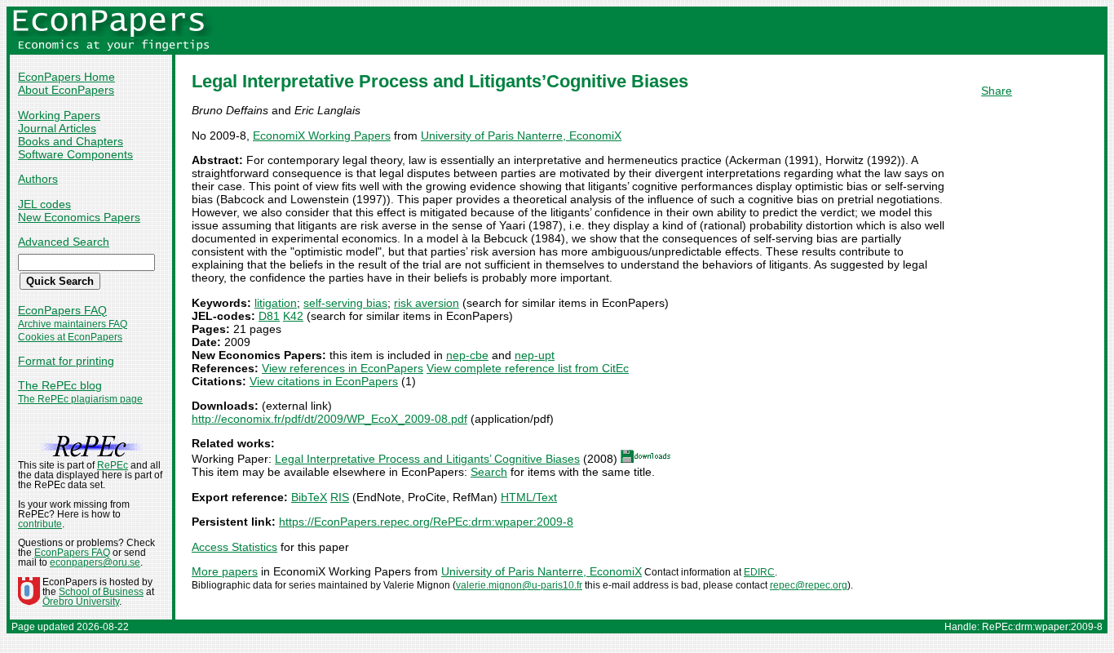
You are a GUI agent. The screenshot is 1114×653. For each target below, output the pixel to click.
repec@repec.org (808, 585)
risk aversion (426, 302)
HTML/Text (529, 497)
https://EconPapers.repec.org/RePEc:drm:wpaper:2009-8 (426, 521)
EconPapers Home (66, 76)
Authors (38, 178)
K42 (293, 315)
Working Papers (59, 115)
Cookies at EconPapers (70, 337)
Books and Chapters (70, 141)
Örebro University (80, 601)
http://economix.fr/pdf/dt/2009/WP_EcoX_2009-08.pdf (329, 418)
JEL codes (44, 204)
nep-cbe (467, 355)
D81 (269, 315)
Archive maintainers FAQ (72, 324)
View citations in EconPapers (324, 381)
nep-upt (535, 355)
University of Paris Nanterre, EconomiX (521, 135)
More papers (225, 571)
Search (489, 471)
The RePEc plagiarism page (80, 399)
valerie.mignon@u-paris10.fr (519, 585)
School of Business (101, 592)
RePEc (112, 465)
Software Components (75, 154)
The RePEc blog (60, 385)
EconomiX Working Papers (322, 135)
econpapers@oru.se (95, 562)
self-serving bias (345, 302)
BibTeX (309, 497)
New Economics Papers (79, 217)
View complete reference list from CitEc (528, 368)
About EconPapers (66, 89)
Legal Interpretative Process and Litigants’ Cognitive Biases (427, 458)
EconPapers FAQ (62, 310)
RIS (339, 497)
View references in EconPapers (342, 368)
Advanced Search (63, 241)
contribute (40, 524)
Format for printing (66, 360)
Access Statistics (234, 546)
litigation (275, 302)
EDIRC (759, 572)
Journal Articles (57, 128)
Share (996, 90)
